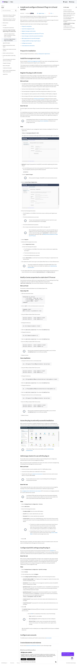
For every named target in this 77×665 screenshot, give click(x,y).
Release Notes (5, 22)
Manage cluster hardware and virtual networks (9, 50)
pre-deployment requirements (43, 53)
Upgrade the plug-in (6, 43)
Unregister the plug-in (7, 63)
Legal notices (5, 74)
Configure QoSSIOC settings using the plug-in (31, 40)
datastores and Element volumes (33, 645)
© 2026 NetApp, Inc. (4, 662)
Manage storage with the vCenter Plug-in (9, 46)
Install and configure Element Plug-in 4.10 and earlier (9, 40)
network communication (39, 98)
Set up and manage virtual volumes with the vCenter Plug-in (9, 60)
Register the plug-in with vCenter (29, 31)
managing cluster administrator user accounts (31, 491)
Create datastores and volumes (28, 45)
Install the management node (28, 28)
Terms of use (12, 662)
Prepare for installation (27, 26)
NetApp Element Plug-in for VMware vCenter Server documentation (9, 16)
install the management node (34, 61)
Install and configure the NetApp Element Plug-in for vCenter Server (9, 30)
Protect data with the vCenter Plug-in (9, 56)
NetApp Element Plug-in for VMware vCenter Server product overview (9, 19)
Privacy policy (19, 662)
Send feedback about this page (71, 662)
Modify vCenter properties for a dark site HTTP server (33, 33)
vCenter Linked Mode (44, 121)
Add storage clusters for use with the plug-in (31, 38)
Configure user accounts (27, 43)
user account (48, 638)
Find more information (67, 29)
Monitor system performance (8, 53)
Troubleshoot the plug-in (7, 68)
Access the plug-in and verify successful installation (32, 36)
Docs (11, 2)
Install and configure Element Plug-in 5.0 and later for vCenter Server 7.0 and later (9, 35)
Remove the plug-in (6, 65)
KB (31, 613)
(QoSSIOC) (52, 550)
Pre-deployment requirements (8, 27)
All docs (2, 5)
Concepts (4, 25)
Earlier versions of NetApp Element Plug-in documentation (9, 71)
